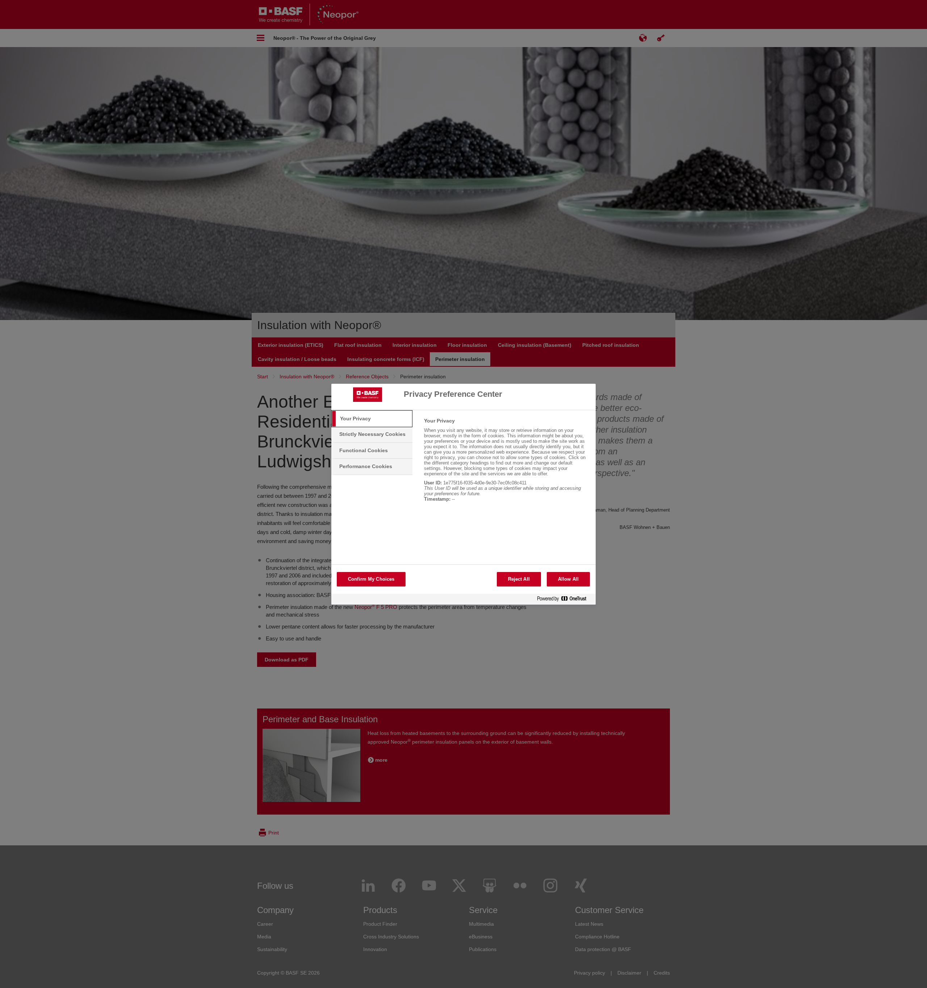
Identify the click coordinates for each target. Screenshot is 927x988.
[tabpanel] (506, 463)
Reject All (519, 579)
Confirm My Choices (371, 579)
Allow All (568, 579)
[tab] (372, 419)
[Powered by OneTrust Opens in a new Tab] (564, 600)
